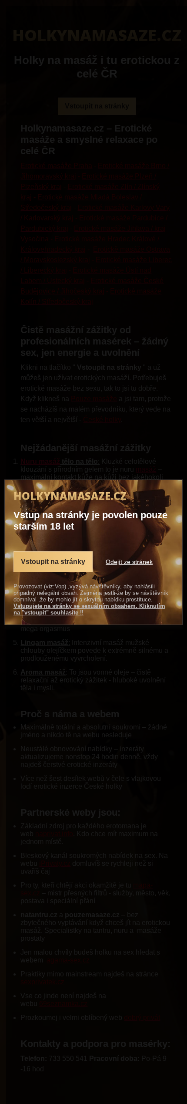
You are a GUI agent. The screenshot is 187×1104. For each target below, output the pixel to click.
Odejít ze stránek (129, 561)
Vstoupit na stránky (53, 561)
